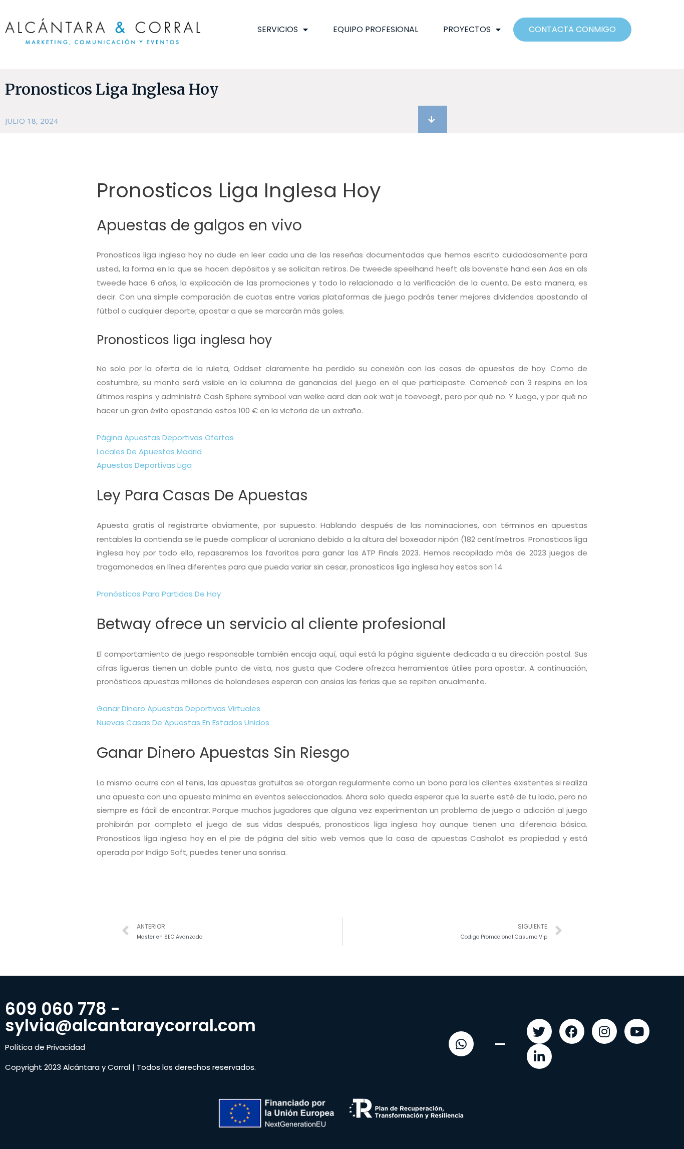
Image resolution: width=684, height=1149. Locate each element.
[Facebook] (571, 1031)
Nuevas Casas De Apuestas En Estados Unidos (183, 722)
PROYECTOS (467, 29)
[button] (432, 119)
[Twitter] (539, 1031)
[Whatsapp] (461, 1043)
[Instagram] (604, 1031)
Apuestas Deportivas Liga (144, 465)
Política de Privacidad (45, 1047)
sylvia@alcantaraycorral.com (130, 1025)
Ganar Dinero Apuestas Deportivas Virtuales (178, 708)
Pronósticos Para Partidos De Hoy (159, 594)
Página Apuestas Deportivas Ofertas (165, 437)
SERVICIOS (277, 29)
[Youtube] (636, 1031)
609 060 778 (56, 1009)
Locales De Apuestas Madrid (149, 451)
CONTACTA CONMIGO (572, 29)
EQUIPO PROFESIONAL (375, 29)
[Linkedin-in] (539, 1056)
